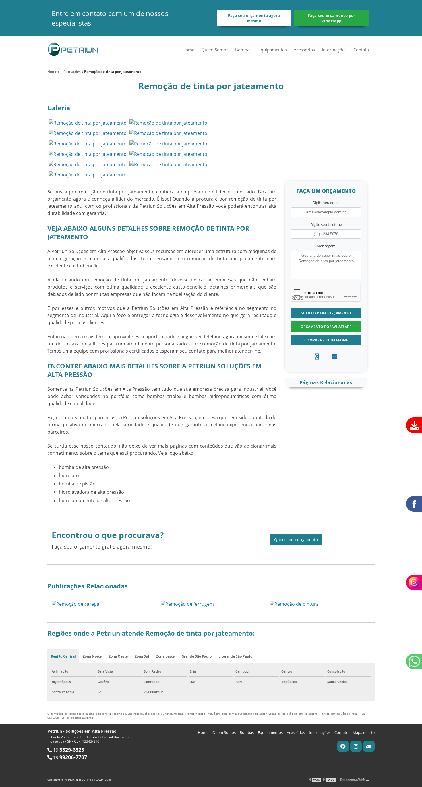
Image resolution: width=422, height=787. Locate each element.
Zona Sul (142, 656)
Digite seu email (326, 202)
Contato (361, 50)
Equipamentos (272, 50)
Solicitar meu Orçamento (326, 313)
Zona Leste (165, 656)
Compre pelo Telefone (326, 340)
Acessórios (304, 50)
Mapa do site (364, 732)
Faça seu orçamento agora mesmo (254, 18)
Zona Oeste (118, 656)
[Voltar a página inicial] (73, 48)
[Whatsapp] (317, 356)
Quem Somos (214, 50)
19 (68, 750)
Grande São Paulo (196, 656)
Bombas (243, 50)
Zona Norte (92, 656)
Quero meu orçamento (296, 539)
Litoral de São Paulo (235, 656)
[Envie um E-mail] (369, 746)
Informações (334, 50)
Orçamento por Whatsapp (326, 326)
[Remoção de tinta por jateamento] (88, 122)
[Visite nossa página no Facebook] (343, 746)
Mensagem (326, 245)
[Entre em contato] (334, 356)
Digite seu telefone (326, 224)
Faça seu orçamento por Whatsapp (331, 18)
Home (188, 50)
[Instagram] (356, 746)
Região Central (63, 656)
